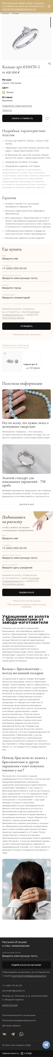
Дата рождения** (10, 565)
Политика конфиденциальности (19, 1020)
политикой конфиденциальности (28, 976)
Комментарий (8, 295)
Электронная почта (11, 952)
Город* (5, 285)
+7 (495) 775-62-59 (12, 986)
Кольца (15, 13)
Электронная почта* (11, 275)
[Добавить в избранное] (5, 353)
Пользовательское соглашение (18, 1015)
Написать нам (10, 1005)
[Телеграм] (13, 1034)
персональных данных (13, 318)
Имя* (4, 256)
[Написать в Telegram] (46, 1045)
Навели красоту (10, 1053)
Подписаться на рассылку (26, 965)
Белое (10, 92)
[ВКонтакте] (4, 1034)
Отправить (26, 326)
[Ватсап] (21, 1034)
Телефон (6, 265)
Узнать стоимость (22, 118)
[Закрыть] (49, 6)
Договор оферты (11, 1026)
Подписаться (26, 592)
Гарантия (7, 110)
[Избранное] (47, 118)
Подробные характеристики (17, 106)
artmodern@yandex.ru (13, 991)
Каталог (6, 13)
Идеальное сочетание (15, 345)
